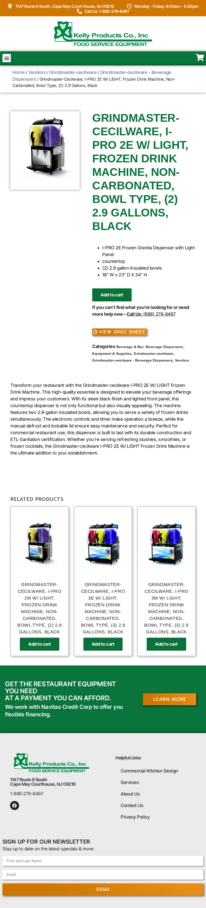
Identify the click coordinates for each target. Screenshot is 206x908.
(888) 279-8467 (159, 314)
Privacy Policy (135, 817)
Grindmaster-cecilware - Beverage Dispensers (132, 360)
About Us (130, 794)
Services (130, 782)
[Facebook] (14, 805)
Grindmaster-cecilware (73, 72)
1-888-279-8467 (26, 793)
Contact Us (132, 805)
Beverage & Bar (129, 347)
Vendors (37, 72)
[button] (7, 58)
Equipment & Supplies (111, 354)
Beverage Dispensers (164, 347)
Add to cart (111, 294)
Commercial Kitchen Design (149, 770)
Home (18, 72)
